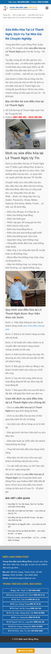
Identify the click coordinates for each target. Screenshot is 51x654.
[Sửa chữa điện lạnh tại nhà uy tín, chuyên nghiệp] (20, 8)
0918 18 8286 (26, 651)
